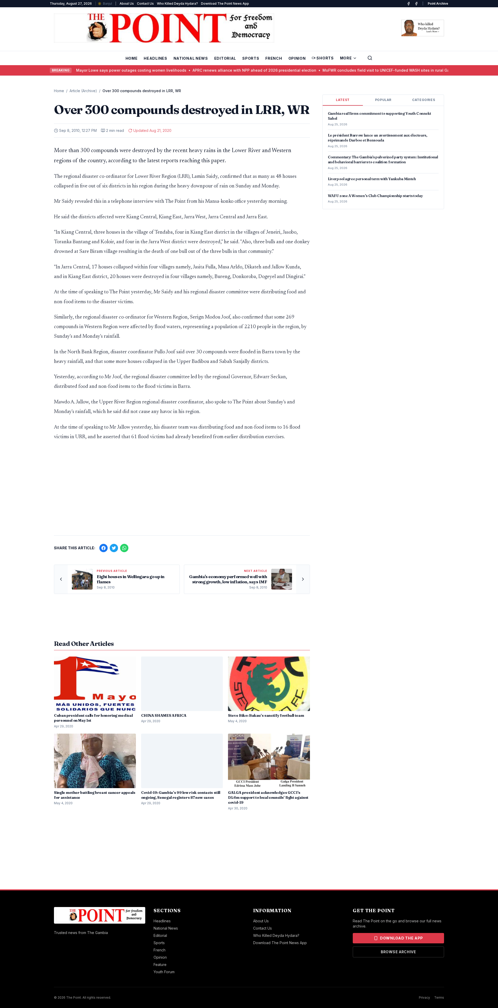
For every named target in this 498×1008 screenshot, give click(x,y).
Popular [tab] (383, 100)
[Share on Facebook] (103, 548)
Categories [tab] (423, 100)
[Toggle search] (369, 58)
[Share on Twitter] (114, 548)
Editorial (225, 58)
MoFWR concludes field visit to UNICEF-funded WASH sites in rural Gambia (376, 70)
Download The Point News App (225, 3)
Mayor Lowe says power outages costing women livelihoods (117, 70)
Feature (160, 964)
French (273, 58)
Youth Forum (164, 972)
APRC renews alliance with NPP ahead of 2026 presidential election (240, 70)
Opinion (297, 58)
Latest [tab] (343, 100)
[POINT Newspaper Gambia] (408, 3)
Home (132, 58)
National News (191, 58)
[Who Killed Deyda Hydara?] (422, 28)
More (346, 58)
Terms (439, 997)
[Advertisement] (182, 490)
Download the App (401, 938)
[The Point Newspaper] (416, 3)
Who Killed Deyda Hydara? (177, 3)
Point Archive (438, 3)
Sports (250, 58)
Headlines (155, 58)
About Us (127, 3)
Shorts (325, 58)
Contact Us (145, 3)
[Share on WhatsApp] (124, 548)
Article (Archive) (83, 91)
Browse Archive (398, 952)
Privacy (424, 997)
